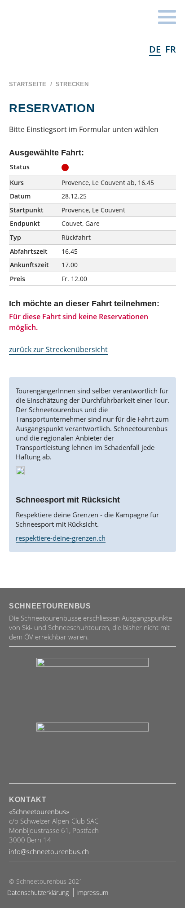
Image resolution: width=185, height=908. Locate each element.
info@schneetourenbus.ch (49, 851)
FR (170, 49)
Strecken (72, 84)
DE (155, 49)
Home (63, 34)
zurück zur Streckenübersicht (58, 349)
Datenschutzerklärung (38, 892)
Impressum (92, 892)
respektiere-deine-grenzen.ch (61, 537)
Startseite (28, 84)
